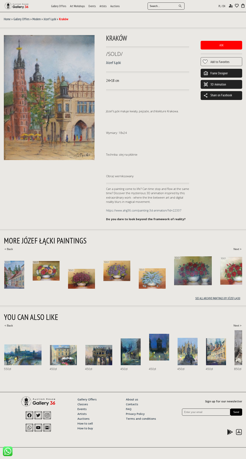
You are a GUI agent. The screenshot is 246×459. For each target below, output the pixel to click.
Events (92, 6)
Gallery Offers (58, 6)
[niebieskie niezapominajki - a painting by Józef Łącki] (152, 278)
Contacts (132, 404)
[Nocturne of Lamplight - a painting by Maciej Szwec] (131, 351)
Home (7, 19)
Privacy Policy (135, 413)
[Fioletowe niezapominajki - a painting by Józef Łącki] (116, 271)
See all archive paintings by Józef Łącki (217, 298)
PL (220, 6)
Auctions (115, 6)
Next (237, 249)
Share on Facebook (218, 95)
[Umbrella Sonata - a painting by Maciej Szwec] (63, 355)
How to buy (85, 428)
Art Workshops (77, 6)
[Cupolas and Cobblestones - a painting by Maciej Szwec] (216, 351)
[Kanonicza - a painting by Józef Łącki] (14, 275)
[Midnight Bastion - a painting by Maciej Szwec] (159, 347)
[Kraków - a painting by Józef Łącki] (49, 97)
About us (132, 399)
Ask (221, 45)
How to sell (85, 423)
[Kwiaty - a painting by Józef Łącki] (46, 271)
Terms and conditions (141, 418)
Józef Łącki (50, 19)
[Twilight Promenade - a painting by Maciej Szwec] (23, 354)
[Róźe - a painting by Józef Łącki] (193, 270)
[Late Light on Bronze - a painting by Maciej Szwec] (188, 351)
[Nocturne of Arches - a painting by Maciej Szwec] (98, 355)
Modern (36, 19)
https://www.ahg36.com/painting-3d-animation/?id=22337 (143, 210)
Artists (103, 6)
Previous (8, 249)
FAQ (128, 408)
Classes (82, 404)
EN (224, 6)
